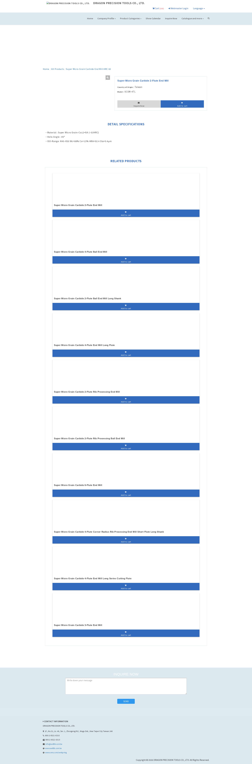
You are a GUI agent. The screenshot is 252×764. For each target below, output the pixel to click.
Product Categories (130, 18)
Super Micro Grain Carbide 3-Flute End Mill (78, 625)
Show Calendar (153, 18)
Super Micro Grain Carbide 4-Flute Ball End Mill (80, 252)
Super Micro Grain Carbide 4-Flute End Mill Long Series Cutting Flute (93, 578)
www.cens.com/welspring (56, 752)
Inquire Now (171, 18)
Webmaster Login (179, 8)
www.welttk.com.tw (53, 748)
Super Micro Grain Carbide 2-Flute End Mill (78, 205)
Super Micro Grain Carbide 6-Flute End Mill (78, 485)
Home (90, 18)
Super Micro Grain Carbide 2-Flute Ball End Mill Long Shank (87, 298)
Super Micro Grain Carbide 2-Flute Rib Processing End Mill (87, 392)
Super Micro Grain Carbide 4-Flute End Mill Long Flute (84, 345)
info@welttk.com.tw (54, 744)
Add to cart (182, 106)
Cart (159, 8)
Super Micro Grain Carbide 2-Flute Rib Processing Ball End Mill (89, 438)
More (192, 19)
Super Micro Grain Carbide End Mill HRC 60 (88, 69)
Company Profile (105, 18)
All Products (57, 69)
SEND (126, 701)
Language (198, 8)
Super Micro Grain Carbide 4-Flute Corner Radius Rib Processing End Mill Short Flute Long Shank (109, 532)
